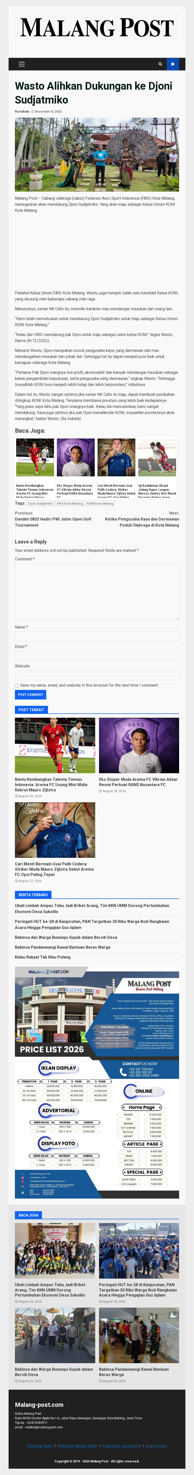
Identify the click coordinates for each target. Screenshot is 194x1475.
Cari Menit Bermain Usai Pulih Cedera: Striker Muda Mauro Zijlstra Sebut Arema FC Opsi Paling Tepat (55, 830)
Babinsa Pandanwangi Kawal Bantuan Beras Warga (62, 947)
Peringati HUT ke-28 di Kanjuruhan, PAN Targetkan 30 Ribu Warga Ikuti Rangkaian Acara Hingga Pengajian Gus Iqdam (139, 1251)
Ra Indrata (22, 111)
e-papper (173, 64)
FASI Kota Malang (70, 503)
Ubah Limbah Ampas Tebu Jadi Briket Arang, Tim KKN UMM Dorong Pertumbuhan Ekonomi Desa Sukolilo (55, 1251)
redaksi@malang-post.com (44, 1427)
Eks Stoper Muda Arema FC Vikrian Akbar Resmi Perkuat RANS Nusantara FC (139, 745)
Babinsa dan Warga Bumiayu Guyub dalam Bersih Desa (66, 937)
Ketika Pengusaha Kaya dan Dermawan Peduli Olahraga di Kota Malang (142, 519)
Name (21, 627)
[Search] (160, 64)
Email (21, 646)
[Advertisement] (97, 252)
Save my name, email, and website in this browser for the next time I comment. (89, 685)
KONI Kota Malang (100, 503)
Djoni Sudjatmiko (40, 503)
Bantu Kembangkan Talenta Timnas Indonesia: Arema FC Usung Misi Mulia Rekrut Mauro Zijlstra (55, 745)
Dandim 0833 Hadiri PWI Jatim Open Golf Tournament (53, 519)
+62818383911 (37, 1423)
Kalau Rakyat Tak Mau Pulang (42, 957)
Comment (25, 559)
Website (22, 666)
